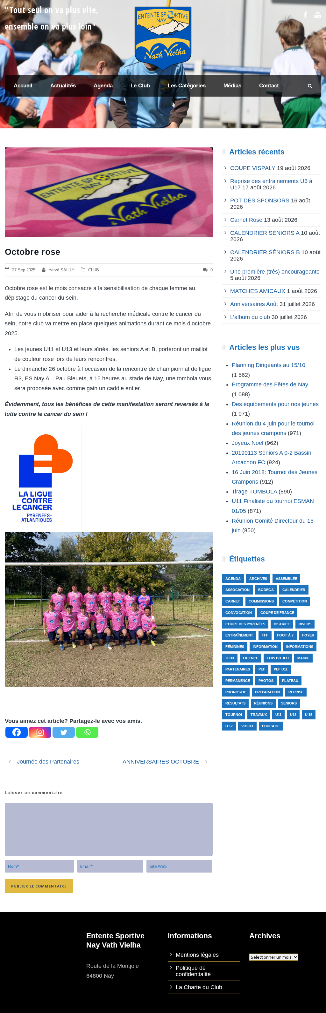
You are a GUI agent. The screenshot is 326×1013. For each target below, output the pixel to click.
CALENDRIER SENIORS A (264, 233)
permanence (237, 681)
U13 (293, 715)
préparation (267, 692)
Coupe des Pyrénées (245, 624)
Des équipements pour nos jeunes (275, 404)
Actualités (63, 86)
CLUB (93, 270)
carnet (232, 601)
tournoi (233, 715)
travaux (259, 715)
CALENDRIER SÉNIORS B (265, 252)
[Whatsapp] (87, 732)
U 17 (229, 726)
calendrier (293, 590)
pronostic (235, 692)
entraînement (239, 635)
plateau (290, 681)
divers (305, 624)
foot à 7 (285, 635)
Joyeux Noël (247, 443)
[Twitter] (64, 732)
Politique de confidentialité (193, 971)
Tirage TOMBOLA (254, 491)
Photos (266, 681)
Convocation (238, 613)
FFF (265, 635)
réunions (263, 703)
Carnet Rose (246, 220)
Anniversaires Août (254, 304)
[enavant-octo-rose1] (109, 192)
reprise (295, 692)
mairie (303, 658)
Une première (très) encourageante (275, 272)
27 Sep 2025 (23, 270)
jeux (229, 658)
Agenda (233, 579)
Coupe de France (277, 613)
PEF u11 (280, 669)
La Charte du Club (199, 987)
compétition (294, 601)
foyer (308, 635)
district (282, 624)
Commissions (261, 601)
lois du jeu (278, 658)
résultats (235, 703)
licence (250, 658)
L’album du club (250, 317)
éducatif (271, 726)
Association (237, 590)
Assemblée (286, 579)
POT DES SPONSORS (259, 200)
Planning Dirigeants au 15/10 (268, 365)
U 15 (308, 715)
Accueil (23, 86)
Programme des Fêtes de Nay (270, 384)
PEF (262, 669)
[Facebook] (16, 732)
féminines (234, 647)
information (265, 647)
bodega (266, 590)
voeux (247, 726)
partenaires (237, 669)
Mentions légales (197, 955)
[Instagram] (40, 732)
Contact (269, 86)
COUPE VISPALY (252, 168)
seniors (289, 703)
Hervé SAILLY (61, 270)
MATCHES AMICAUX (257, 291)
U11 (278, 715)
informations (299, 647)
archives (258, 579)
